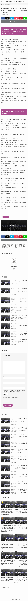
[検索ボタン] (26, 1)
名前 (3, 376)
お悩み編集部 (14, 266)
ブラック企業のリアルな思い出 (14, 1)
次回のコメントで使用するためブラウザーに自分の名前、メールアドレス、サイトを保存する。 (14, 391)
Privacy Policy (12, 596)
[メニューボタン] (1, 1)
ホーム (17, 596)
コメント (5, 359)
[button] (3, 18)
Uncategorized (6, 217)
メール (4, 381)
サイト (4, 386)
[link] (14, 269)
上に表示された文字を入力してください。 (11, 397)
